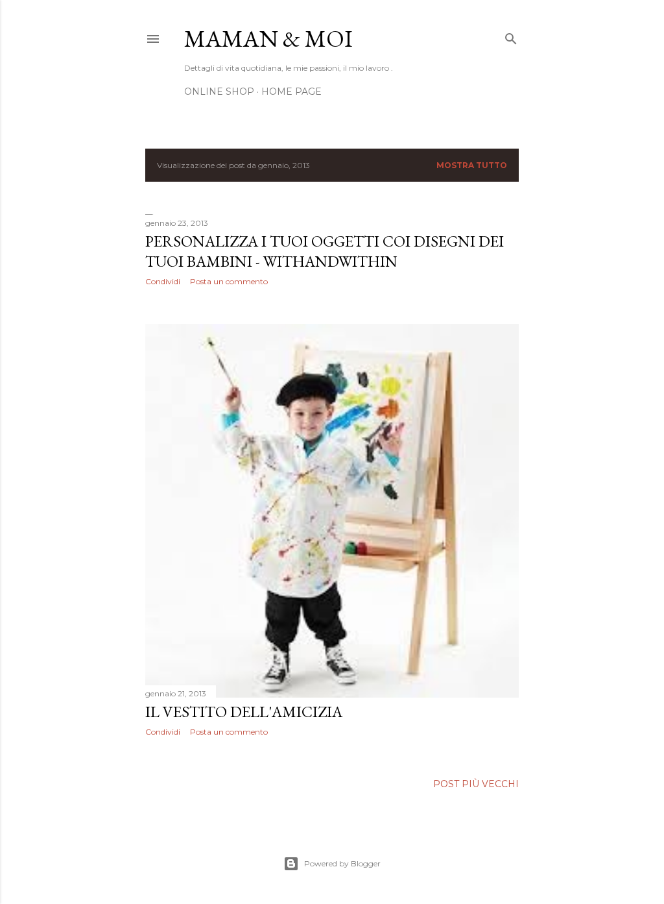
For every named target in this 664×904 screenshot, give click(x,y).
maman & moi (268, 38)
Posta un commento (229, 281)
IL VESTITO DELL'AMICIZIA (243, 712)
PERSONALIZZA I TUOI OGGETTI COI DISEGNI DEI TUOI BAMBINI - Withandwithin (324, 251)
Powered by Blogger (342, 863)
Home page (291, 91)
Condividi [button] (162, 281)
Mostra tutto (471, 165)
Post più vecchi (476, 784)
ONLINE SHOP (219, 91)
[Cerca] (511, 36)
